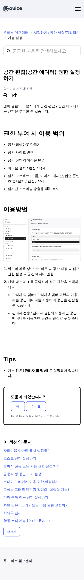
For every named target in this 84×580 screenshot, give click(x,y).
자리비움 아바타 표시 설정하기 (27, 450)
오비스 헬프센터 (15, 32)
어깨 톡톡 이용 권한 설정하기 (25, 497)
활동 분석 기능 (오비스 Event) (26, 520)
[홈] (12, 9)
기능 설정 (15, 38)
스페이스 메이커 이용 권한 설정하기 (31, 481)
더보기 (11, 531)
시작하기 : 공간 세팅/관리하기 (57, 32)
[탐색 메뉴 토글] (77, 9)
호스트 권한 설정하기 (19, 458)
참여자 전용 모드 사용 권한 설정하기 (31, 466)
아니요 (35, 406)
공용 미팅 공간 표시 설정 (22, 474)
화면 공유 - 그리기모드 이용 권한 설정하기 (36, 505)
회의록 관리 (12, 513)
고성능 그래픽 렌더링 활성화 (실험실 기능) (36, 489)
